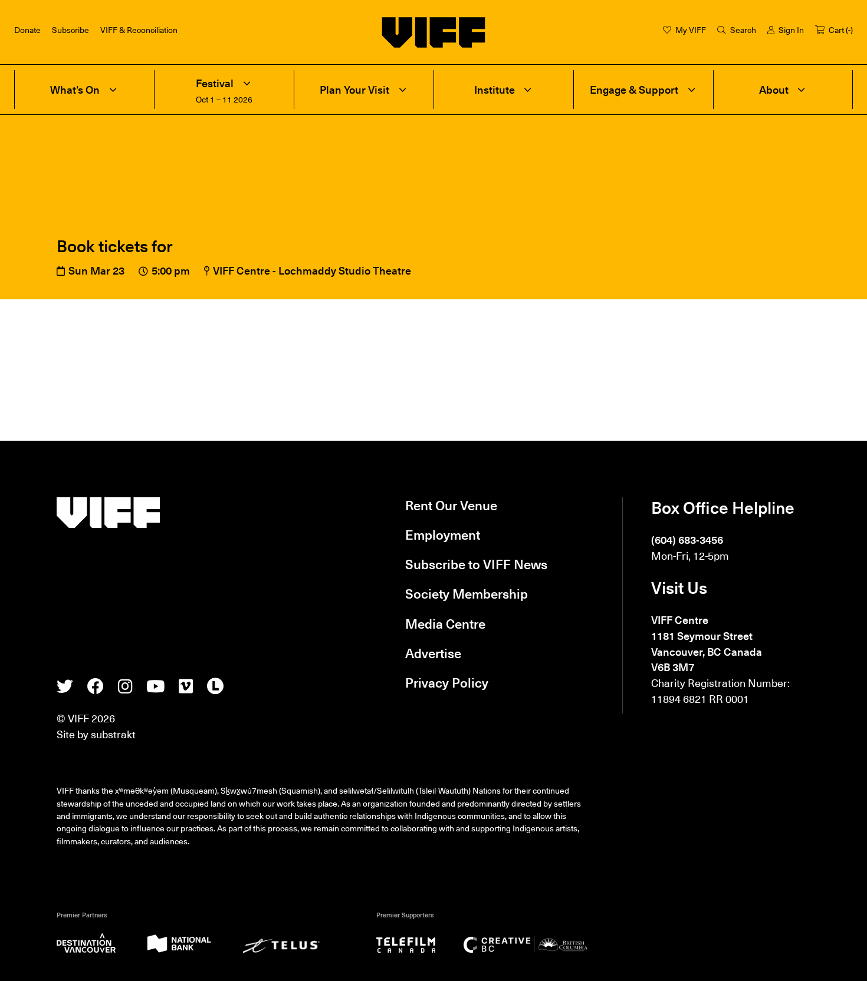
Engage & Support (634, 89)
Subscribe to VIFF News (476, 564)
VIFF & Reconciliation (139, 29)
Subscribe (70, 29)
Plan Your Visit (354, 89)
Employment (442, 534)
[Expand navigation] (113, 90)
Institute (494, 89)
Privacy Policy (446, 682)
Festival (215, 83)
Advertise (433, 653)
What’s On (75, 89)
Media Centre (445, 623)
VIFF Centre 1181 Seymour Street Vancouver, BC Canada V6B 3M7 (706, 643)
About (774, 89)
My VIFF (690, 29)
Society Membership (466, 593)
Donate (27, 29)
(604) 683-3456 (687, 539)
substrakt (113, 734)
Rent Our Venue (451, 505)
